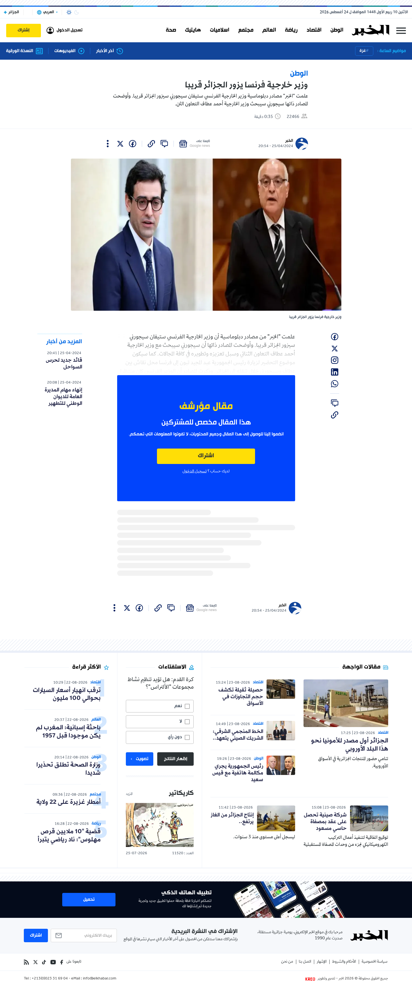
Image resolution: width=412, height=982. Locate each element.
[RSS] (26, 962)
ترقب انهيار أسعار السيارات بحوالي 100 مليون (67, 694)
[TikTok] (44, 962)
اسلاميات (219, 30)
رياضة (291, 30)
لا (180, 721)
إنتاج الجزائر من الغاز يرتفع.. (232, 818)
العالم (269, 30)
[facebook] (132, 143)
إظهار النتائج (175, 759)
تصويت (142, 759)
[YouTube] (53, 962)
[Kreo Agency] (311, 979)
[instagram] (334, 360)
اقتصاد (314, 30)
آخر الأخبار (105, 51)
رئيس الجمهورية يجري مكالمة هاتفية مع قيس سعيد (237, 773)
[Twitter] (35, 962)
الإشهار (322, 962)
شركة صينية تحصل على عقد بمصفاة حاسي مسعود (325, 821)
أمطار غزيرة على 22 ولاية (68, 802)
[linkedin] (334, 372)
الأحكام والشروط (344, 962)
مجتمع (245, 30)
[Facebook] (61, 962)
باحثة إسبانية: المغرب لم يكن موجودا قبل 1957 (68, 731)
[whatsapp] (334, 383)
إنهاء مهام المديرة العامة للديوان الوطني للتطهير (63, 396)
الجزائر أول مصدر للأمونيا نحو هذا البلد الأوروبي (349, 745)
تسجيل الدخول (194, 471)
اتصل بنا (305, 962)
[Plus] (108, 143)
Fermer (401, 30)
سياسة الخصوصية (374, 962)
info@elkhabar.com (99, 979)
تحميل (88, 900)
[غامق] (76, 12)
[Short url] (151, 143)
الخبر (289, 140)
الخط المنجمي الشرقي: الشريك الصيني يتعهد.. (238, 735)
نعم (178, 706)
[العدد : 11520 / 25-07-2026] (160, 825)
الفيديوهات (64, 51)
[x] (120, 143)
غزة (363, 50)
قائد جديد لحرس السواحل (64, 364)
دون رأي (175, 737)
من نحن (287, 962)
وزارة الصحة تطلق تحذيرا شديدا (68, 769)
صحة (171, 30)
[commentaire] (164, 143)
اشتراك (206, 456)
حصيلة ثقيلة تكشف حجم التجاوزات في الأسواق (240, 696)
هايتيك (193, 30)
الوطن (336, 30)
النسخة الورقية (19, 51)
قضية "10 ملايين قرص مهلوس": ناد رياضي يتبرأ (69, 835)
